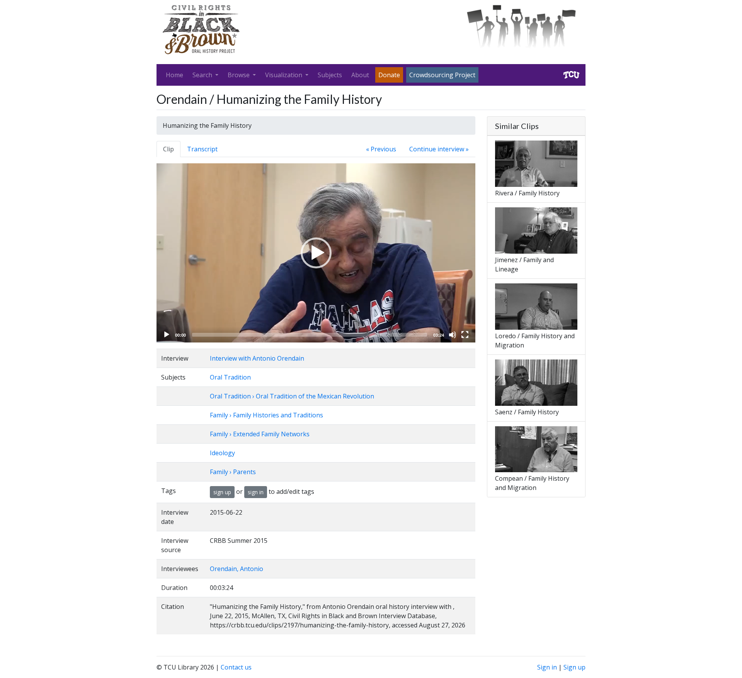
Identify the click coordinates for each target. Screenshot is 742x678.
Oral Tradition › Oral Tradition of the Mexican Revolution (292, 396)
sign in (256, 492)
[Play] (166, 335)
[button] (316, 252)
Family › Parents (233, 472)
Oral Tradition (230, 377)
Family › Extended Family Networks (260, 434)
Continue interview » (439, 149)
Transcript (202, 149)
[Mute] (452, 335)
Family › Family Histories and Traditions (266, 415)
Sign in (547, 667)
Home (174, 75)
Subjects (330, 75)
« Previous (381, 149)
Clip (168, 149)
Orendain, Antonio (236, 568)
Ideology (222, 453)
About (360, 75)
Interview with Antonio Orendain (257, 358)
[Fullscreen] (465, 335)
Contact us (236, 667)
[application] (316, 252)
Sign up (574, 667)
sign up (222, 492)
